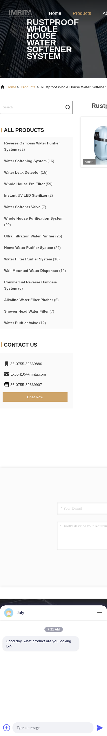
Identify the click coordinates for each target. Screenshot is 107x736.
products (28, 87)
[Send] (100, 727)
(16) (29, 161)
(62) (32, 146)
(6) (30, 285)
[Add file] (6, 727)
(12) (35, 270)
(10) (32, 259)
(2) (28, 195)
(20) (33, 221)
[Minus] (100, 613)
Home (55, 13)
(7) (25, 207)
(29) (32, 248)
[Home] (21, 13)
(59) (28, 184)
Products (82, 13)
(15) (26, 172)
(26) (33, 236)
